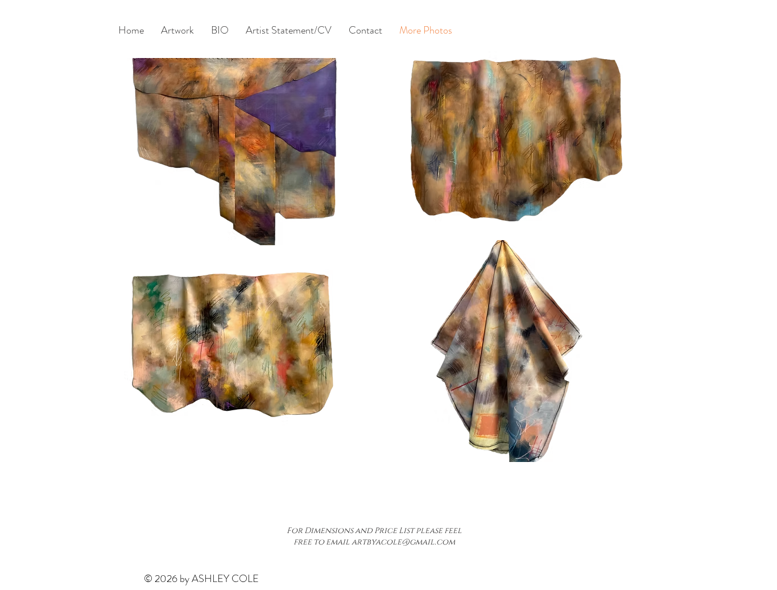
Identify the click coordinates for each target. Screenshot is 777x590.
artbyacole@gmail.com (403, 542)
